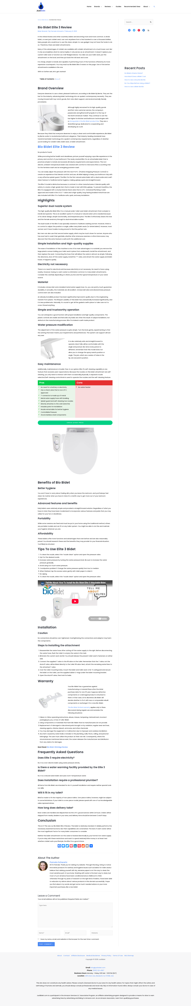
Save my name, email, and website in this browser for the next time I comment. (69, 939)
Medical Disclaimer (93, 956)
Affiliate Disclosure (78, 956)
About (59, 956)
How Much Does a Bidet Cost (135, 76)
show (57, 79)
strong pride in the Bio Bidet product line (84, 121)
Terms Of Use (118, 956)
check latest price (75, 423)
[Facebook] (59, 846)
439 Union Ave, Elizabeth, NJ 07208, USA (99, 976)
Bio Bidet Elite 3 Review (56, 146)
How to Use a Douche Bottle (135, 80)
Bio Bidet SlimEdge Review (57, 747)
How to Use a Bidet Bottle (134, 86)
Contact (66, 956)
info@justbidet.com (98, 968)
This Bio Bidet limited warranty (79, 707)
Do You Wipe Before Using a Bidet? (137, 83)
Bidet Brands (42, 31)
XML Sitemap (129, 956)
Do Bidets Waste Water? (134, 73)
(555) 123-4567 (98, 970)
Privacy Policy (106, 956)
